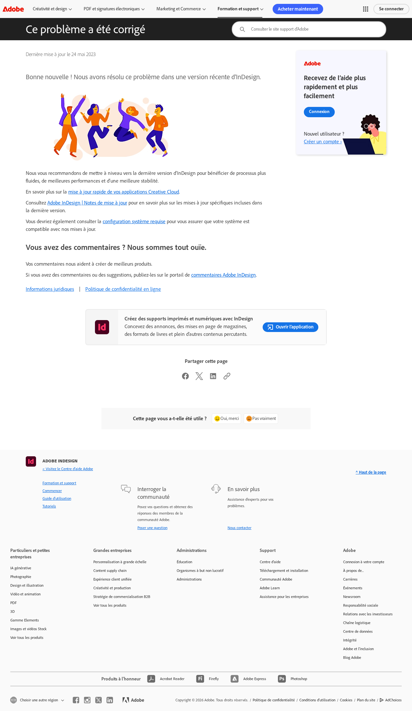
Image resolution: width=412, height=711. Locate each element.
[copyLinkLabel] (227, 378)
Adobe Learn (270, 588)
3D (12, 611)
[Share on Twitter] (199, 378)
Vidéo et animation (25, 594)
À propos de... (353, 570)
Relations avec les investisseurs (368, 614)
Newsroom (351, 596)
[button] (365, 9)
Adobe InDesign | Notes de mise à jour (87, 203)
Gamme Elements (24, 620)
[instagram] (87, 700)
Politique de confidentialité (274, 700)
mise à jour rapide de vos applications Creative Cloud (123, 192)
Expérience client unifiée (112, 579)
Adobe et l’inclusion (358, 649)
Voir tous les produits (26, 637)
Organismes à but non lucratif (200, 570)
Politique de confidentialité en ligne (123, 289)
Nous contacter (239, 528)
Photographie (20, 576)
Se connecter (391, 9)
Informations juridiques (50, 289)
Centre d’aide (270, 562)
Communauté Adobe (276, 579)
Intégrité (350, 640)
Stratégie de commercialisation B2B (121, 596)
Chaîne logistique (356, 623)
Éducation (184, 562)
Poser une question (152, 528)
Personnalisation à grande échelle (119, 562)
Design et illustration (26, 585)
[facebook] (76, 700)
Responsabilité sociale (360, 605)
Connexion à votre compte (363, 562)
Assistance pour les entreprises (284, 596)
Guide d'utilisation (56, 498)
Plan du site (366, 700)
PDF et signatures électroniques (112, 9)
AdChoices (393, 700)
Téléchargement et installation (284, 570)
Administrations (189, 579)
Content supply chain (109, 570)
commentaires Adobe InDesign (223, 275)
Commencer (52, 490)
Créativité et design (50, 9)
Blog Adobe (352, 657)
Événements (352, 588)
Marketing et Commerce (178, 9)
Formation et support (238, 9)
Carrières (350, 579)
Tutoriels (49, 506)
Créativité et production (112, 588)
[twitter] (98, 700)
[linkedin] (110, 700)
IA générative (20, 568)
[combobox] (309, 29)
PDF (13, 603)
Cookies (346, 700)
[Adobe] (13, 9)
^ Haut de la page (371, 472)
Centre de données (358, 631)
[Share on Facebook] (185, 378)
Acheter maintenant (298, 9)
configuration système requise (134, 221)
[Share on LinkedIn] (213, 378)
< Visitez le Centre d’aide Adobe (67, 469)
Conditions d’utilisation (317, 700)
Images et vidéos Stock (28, 629)
